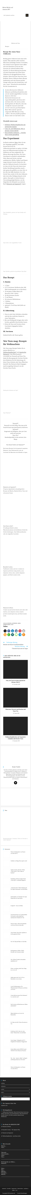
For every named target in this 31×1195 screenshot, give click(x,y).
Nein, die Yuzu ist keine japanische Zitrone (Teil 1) (15, 681)
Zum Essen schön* (8, 526)
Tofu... (3, 1157)
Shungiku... (4, 1172)
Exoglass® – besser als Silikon (17, 905)
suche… (3, 1089)
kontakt (9, 1188)
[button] (5, 630)
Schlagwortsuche (7, 1096)
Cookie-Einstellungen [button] (22, 1193)
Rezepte (7, 46)
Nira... (2, 1170)
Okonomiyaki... (5, 1154)
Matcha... (3, 1146)
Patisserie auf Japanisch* (14, 184)
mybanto (3, 1086)
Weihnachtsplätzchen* (10, 352)
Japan (19, 623)
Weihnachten (6, 624)
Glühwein (14, 623)
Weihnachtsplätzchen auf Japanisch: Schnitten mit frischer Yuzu (15, 737)
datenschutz (20, 1188)
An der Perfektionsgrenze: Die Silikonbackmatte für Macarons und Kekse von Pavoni (19, 988)
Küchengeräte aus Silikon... (8, 1162)
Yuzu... (3, 1147)
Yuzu (16, 142)
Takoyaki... (4, 1152)
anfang (3, 1083)
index (13, 1190)
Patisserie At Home (8, 607)
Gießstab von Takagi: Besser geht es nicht (19, 860)
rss (16, 1190)
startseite (4, 1188)
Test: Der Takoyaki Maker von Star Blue (18, 941)
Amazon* (21, 445)
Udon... (3, 1155)
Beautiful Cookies (7, 567)
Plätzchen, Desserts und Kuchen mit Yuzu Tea (15, 710)
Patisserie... (4, 1163)
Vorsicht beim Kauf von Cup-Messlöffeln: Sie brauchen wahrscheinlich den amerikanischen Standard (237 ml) (19, 916)
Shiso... (3, 1168)
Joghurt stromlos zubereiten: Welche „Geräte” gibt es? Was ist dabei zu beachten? (18, 871)
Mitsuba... (3, 1171)
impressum (14, 1188)
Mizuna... (3, 1174)
